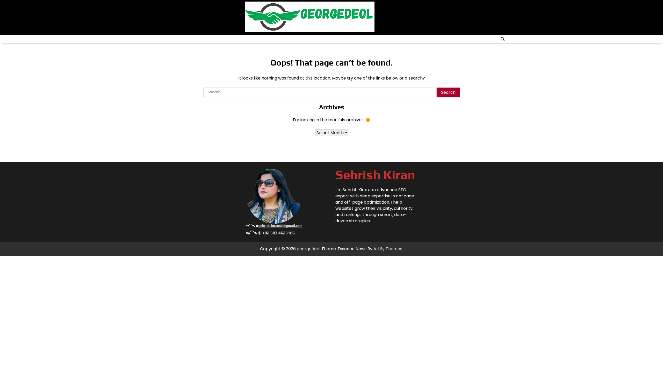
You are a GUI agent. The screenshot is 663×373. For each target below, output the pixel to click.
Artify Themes (387, 249)
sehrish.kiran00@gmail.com (280, 226)
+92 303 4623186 (278, 233)
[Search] (503, 39)
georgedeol (308, 249)
